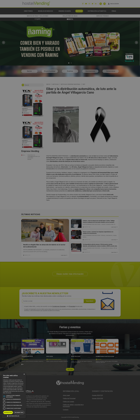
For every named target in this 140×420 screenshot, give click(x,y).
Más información (7, 393)
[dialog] (70, 210)
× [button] (24, 374)
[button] (13, 416)
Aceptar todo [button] (8, 412)
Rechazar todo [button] (19, 412)
